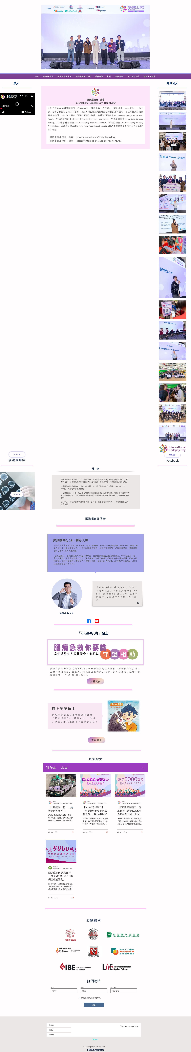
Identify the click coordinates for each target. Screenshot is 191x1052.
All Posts (51, 768)
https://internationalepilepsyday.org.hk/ (99, 140)
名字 (52, 987)
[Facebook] (89, 621)
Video (64, 768)
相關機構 (93, 921)
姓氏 (82, 987)
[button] (143, 768)
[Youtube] (97, 621)
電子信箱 (113, 987)
